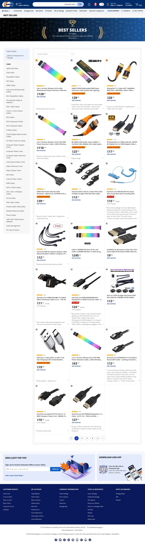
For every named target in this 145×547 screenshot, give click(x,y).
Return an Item (7, 500)
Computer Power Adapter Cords (15, 146)
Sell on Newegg (92, 494)
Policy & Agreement (67, 530)
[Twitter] (60, 540)
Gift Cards (91, 516)
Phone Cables (11, 215)
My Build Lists (35, 510)
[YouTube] (77, 540)
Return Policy (7, 503)
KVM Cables (10, 183)
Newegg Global (120, 494)
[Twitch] (81, 540)
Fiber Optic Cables (12, 202)
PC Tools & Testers (12, 230)
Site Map (90, 510)
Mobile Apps (91, 519)
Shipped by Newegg (93, 497)
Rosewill (118, 500)
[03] (122, 71)
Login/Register (35, 494)
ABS (117, 497)
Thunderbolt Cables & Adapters (14, 101)
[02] (87, 71)
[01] (52, 71)
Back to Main (12, 51)
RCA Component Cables (14, 122)
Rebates (90, 513)
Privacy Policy (78, 530)
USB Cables (10, 73)
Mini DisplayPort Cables (14, 96)
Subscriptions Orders (37, 516)
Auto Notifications (36, 519)
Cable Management (13, 226)
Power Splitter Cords (13, 170)
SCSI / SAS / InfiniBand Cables (14, 193)
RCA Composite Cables (14, 126)
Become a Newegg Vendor (95, 506)
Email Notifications (36, 513)
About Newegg (63, 494)
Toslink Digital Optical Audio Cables (16, 135)
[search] (72, 54)
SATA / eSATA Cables (13, 187)
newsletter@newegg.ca (96, 527)
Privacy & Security (8, 506)
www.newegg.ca (106, 534)
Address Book (35, 503)
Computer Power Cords (14, 151)
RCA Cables (10, 117)
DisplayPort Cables (13, 77)
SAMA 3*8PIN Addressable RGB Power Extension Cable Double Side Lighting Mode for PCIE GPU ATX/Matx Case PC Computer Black (85, 89)
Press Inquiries (63, 497)
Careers (61, 500)
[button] (22, 4)
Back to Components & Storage (15, 57)
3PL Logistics (91, 500)
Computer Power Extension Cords (16, 157)
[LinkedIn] (69, 540)
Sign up (55, 469)
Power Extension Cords (14, 166)
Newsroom (62, 503)
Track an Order (7, 497)
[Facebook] (56, 540)
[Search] (80, 4)
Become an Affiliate (93, 503)
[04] (52, 125)
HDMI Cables (10, 85)
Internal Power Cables (14, 179)
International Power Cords (15, 162)
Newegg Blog (63, 506)
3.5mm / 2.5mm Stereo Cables (14, 112)
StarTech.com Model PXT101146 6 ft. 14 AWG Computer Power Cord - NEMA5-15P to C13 (52, 415)
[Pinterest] (73, 540)
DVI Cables (10, 81)
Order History (35, 497)
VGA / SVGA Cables (13, 107)
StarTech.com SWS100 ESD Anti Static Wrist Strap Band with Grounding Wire (121, 193)
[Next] (103, 438)
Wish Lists (34, 506)
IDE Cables (10, 175)
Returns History (35, 500)
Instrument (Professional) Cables (15, 91)
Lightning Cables (12, 68)
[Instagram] (64, 540)
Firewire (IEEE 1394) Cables (15, 207)
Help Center (6, 494)
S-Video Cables (11, 130)
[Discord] (85, 540)
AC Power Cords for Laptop (15, 141)
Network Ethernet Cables (15, 211)
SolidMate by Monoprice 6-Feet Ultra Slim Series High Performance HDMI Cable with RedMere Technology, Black (122, 251)
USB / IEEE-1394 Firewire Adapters (15, 220)
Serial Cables (11, 198)
